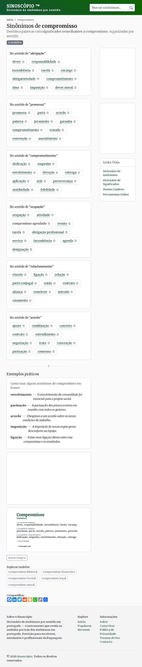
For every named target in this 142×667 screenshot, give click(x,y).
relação (60, 274)
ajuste (16, 325)
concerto (66, 325)
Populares (84, 626)
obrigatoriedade (24, 79)
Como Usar (107, 626)
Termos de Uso (110, 638)
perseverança (63, 181)
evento (62, 223)
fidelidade (47, 189)
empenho (44, 164)
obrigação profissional (48, 232)
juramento (41, 121)
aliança (17, 292)
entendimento (45, 334)
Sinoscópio (34, 7)
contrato (69, 283)
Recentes (84, 629)
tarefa (45, 70)
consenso (44, 351)
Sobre (104, 621)
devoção (48, 172)
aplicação (19, 181)
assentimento (48, 138)
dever (16, 61)
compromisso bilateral (22, 571)
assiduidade (21, 189)
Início (82, 621)
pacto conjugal (22, 283)
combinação (40, 325)
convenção (19, 138)
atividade (43, 215)
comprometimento (59, 79)
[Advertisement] (49, 478)
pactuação (19, 351)
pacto (41, 112)
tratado (55, 130)
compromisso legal (53, 578)
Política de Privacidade (108, 632)
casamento (20, 300)
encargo (66, 70)
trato (42, 343)
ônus (15, 87)
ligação (39, 274)
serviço (17, 240)
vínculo (17, 274)
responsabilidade (44, 61)
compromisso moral (21, 584)
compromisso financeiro (59, 571)
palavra (17, 121)
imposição (37, 87)
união (48, 283)
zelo (39, 181)
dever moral (64, 87)
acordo (61, 112)
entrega (70, 172)
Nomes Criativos (113, 189)
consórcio (40, 292)
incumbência (21, 70)
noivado (63, 292)
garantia (66, 121)
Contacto (106, 641)
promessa (19, 112)
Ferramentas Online (116, 194)
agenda (67, 240)
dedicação (19, 164)
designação (20, 249)
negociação (20, 343)
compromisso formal (22, 578)
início (10, 19)
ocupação (19, 215)
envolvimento (22, 172)
